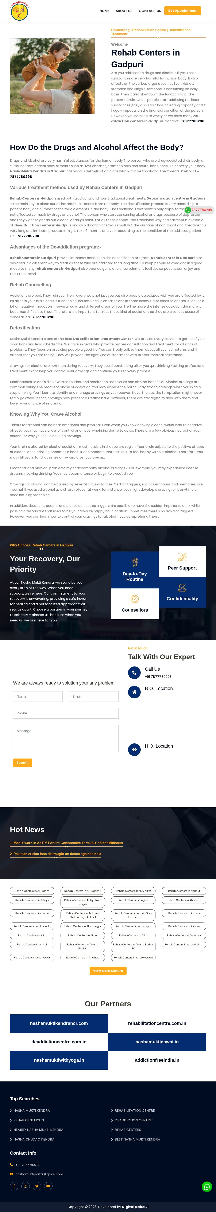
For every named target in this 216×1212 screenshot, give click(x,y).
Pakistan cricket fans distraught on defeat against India (57, 854)
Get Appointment (183, 10)
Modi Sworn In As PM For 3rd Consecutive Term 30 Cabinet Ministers (68, 843)
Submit (22, 762)
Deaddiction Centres (134, 1120)
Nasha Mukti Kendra (32, 1110)
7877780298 (201, 210)
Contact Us (150, 10)
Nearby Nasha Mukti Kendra (38, 1129)
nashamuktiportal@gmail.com (39, 1174)
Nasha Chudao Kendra (34, 1139)
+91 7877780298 (158, 676)
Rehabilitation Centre (135, 1110)
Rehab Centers (128, 1129)
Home (104, 10)
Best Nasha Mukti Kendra (137, 1139)
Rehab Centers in (29, 1120)
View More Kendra (108, 971)
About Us (124, 10)
